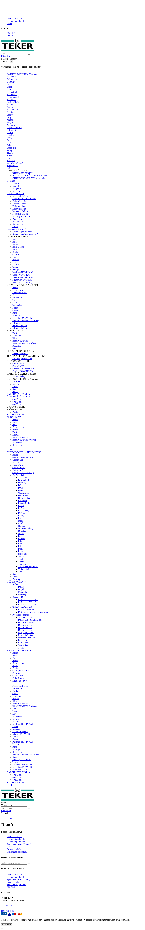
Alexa (15, 287)
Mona (15, 267)
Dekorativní (12, 79)
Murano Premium (20, 731)
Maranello (17, 305)
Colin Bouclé (18, 678)
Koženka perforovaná (16, 229)
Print (9, 158)
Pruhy (9, 137)
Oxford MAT (18, 366)
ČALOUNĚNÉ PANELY (18, 396)
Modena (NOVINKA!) (22, 272)
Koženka (11, 181)
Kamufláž (11, 99)
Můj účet (11, 887)
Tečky (9, 150)
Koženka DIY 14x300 (28, 599)
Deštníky (11, 82)
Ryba (9, 145)
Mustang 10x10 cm (21, 216)
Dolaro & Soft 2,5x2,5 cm (24, 198)
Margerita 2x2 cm (20, 211)
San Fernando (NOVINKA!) (25, 320)
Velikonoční (12, 165)
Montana (16, 729)
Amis (14, 239)
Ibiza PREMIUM (20, 341)
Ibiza (14, 338)
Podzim (10, 135)
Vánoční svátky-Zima (16, 163)
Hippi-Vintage (13, 97)
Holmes (15, 259)
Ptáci (9, 143)
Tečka (15, 226)
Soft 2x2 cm (17, 221)
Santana (16, 348)
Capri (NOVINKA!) (21, 275)
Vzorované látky (19, 769)
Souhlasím (6, 925)
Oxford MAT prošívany (23, 369)
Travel (9, 155)
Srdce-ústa (11, 148)
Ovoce (10, 132)
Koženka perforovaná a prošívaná (27, 234)
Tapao (15, 386)
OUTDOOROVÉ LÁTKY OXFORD (24, 452)
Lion (14, 302)
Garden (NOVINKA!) (22, 371)
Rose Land (17, 315)
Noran (15, 308)
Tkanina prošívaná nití (22, 358)
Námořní (11, 125)
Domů (9, 23)
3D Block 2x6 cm (20, 196)
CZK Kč (11, 33)
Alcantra (16, 323)
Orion (15, 310)
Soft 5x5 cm (17, 224)
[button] (17, 170)
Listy (9, 117)
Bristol (15, 252)
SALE (10, 785)
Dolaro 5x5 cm (19, 209)
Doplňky (16, 186)
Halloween (12, 94)
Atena (15, 244)
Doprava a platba (14, 18)
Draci (9, 87)
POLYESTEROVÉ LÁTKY (30, 176)
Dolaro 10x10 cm (20, 201)
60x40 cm (16, 402)
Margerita (16, 188)
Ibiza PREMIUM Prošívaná (24, 343)
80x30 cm (16, 404)
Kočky (10, 107)
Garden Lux (17, 460)
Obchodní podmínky (16, 21)
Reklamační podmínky (17, 852)
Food (9, 89)
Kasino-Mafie (13, 102)
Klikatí (10, 104)
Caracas (16, 254)
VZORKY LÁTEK (16, 782)
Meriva (15, 264)
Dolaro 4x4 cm (19, 206)
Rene (14, 313)
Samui (15, 389)
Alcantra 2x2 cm (19, 325)
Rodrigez (16, 346)
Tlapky (10, 153)
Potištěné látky (18, 376)
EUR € (10, 35)
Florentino (17, 297)
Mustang (16, 191)
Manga (10, 120)
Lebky (10, 115)
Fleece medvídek (20, 353)
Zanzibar (16, 381)
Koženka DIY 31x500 (28, 604)
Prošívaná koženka (15, 193)
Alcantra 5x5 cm (19, 328)
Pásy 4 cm (17, 219)
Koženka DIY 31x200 (28, 602)
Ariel (14, 242)
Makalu (15, 384)
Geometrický (12, 92)
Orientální (11, 130)
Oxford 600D (18, 363)
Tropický (11, 160)
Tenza (15, 762)
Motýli (10, 122)
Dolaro (15, 183)
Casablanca (17, 290)
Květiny (10, 112)
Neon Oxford (18, 465)
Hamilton (16, 336)
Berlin (15, 249)
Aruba (15, 391)
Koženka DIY (18, 597)
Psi (8, 140)
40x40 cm (16, 399)
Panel (20, 536)
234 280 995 (6, 905)
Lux (14, 262)
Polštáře (16, 412)
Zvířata (10, 168)
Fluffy (15, 333)
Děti (9, 84)
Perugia (15, 269)
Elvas (14, 295)
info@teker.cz (7, 911)
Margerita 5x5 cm (20, 214)
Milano (15, 721)
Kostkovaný (12, 109)
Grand (15, 257)
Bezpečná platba (14, 849)
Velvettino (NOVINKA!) (23, 318)
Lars (14, 300)
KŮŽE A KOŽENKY (22, 173)
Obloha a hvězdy (14, 127)
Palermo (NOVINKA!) (22, 277)
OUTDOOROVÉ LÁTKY (29, 178)
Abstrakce (11, 76)
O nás (9, 846)
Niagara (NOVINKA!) (22, 280)
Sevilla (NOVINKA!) (22, 282)
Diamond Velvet (19, 292)
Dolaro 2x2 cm (19, 203)
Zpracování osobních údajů (19, 844)
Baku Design (18, 247)
